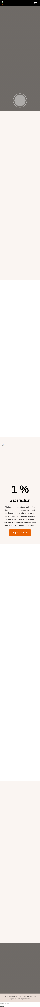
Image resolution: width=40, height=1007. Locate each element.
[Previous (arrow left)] (1, 1006)
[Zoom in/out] (1, 1003)
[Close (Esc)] (8, 1003)
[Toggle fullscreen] (3, 1003)
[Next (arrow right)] (3, 1006)
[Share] (5, 1003)
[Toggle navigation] (35, 3)
